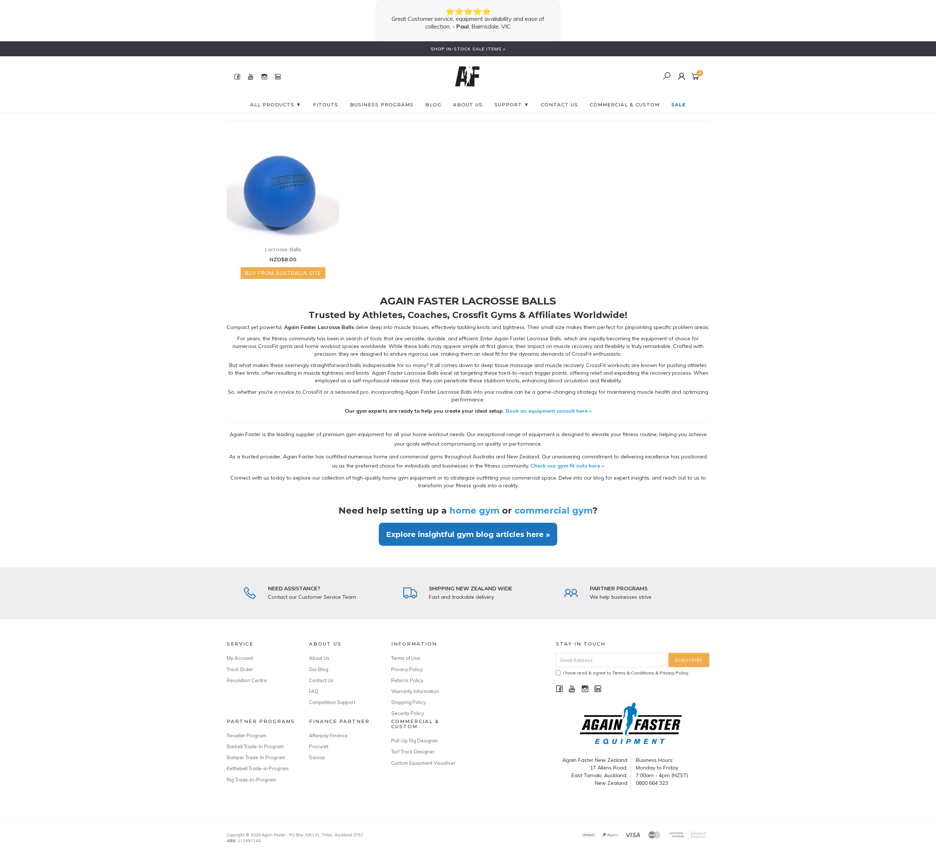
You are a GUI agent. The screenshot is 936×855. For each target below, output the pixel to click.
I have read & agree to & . (626, 665)
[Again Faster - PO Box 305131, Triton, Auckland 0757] (467, 68)
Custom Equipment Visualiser (423, 755)
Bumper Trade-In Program (256, 750)
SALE (678, 97)
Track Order (240, 662)
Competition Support (332, 694)
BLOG (433, 97)
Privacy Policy (407, 662)
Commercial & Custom (625, 97)
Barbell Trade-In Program (255, 739)
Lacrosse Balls (283, 241)
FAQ (313, 683)
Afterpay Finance (328, 728)
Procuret (318, 739)
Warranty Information (415, 683)
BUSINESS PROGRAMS (382, 97)
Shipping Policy (408, 694)
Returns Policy (407, 673)
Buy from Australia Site (283, 265)
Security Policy (407, 705)
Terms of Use (405, 650)
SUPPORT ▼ (511, 97)
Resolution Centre (247, 673)
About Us (468, 97)
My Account (240, 650)
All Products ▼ (275, 97)
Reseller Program (246, 728)
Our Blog (318, 662)
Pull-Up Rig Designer (414, 733)
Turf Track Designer (413, 744)
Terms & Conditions (633, 665)
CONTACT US (559, 97)
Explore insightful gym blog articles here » (468, 526)
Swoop (317, 750)
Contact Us (321, 673)
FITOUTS (325, 97)
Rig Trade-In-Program (251, 772)
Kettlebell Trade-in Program (257, 761)
